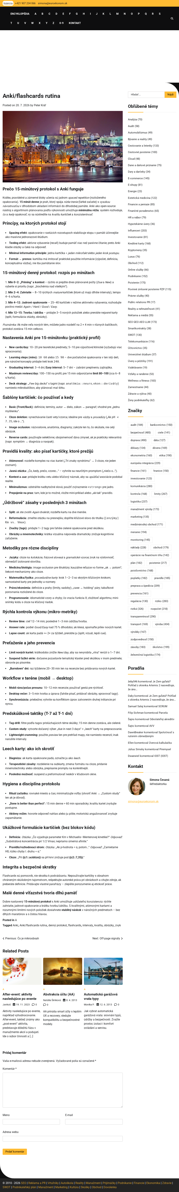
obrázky (109, 925)
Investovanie (135, 237)
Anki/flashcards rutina (33, 925)
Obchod (132, 263)
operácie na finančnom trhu (150, 555)
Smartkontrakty (137, 328)
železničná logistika (145, 654)
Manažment (93, 1183)
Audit (131, 126)
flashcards (74, 925)
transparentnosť (143, 616)
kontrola (139, 493)
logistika (139, 501)
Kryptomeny (135, 250)
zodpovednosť (142, 639)
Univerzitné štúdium (139, 354)
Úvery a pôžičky (137, 361)
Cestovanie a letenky (140, 145)
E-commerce (135, 178)
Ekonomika (153, 1183)
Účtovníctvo (135, 348)
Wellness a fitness (138, 380)
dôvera (160, 448)
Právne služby (136, 295)
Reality (79, 1183)
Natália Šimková (52, 1000)
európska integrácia (145, 463)
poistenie (158, 562)
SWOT (131, 334)
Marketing (61, 1187)
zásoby (138, 647)
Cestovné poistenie (139, 152)
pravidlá (162, 578)
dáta (159, 440)
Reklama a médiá (138, 315)
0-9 (61, 23)
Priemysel (165, 749)
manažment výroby (145, 509)
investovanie (141, 478)
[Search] (172, 18)
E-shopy (132, 184)
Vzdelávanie (135, 367)
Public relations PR (139, 302)
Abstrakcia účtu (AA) (59, 994)
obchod (161, 547)
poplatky (139, 578)
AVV (152, 725)
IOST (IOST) (161, 756)
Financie (139, 1183)
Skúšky (85, 1187)
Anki (15, 925)
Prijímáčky (109, 1183)
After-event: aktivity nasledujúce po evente (19, 996)
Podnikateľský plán (24, 1187)
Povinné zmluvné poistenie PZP (146, 289)
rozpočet (159, 608)
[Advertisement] (89, 56)
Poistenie (133, 282)
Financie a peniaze (138, 204)
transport (139, 624)
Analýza (132, 119)
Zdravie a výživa (137, 393)
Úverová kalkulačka (160, 742)
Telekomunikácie (138, 341)
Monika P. (89, 1004)
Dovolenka (110, 1187)
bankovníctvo (161, 424)
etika (165, 455)
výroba (162, 624)
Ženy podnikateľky (138, 400)
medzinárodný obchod (147, 524)
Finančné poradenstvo (141, 210)
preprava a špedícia (145, 585)
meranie (139, 532)
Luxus (131, 256)
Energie (132, 191)
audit (137, 424)
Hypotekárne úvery (139, 224)
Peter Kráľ (40, 105)
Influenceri (134, 230)
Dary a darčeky (136, 171)
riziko (161, 601)
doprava (138, 440)
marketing (140, 516)
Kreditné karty (136, 243)
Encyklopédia (19, 13)
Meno (6, 1115)
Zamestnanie (135, 387)
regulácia (139, 601)
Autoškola (67, 1183)
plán (136, 562)
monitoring (140, 539)
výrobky (138, 631)
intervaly (88, 925)
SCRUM (162, 706)
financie (138, 470)
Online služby (135, 269)
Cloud (131, 158)
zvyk (118, 925)
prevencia (139, 593)
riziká (137, 608)
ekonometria (141, 455)
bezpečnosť (141, 432)
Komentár (10, 1068)
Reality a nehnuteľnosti (141, 308)
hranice (161, 470)
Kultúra (74, 1187)
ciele (164, 432)
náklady (138, 547)
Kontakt (75, 23)
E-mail (69, 1115)
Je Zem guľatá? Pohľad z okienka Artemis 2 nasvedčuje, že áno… (151, 685)
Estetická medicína (139, 198)
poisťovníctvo (142, 570)
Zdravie (166, 1183)
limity (160, 493)
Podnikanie (134, 276)
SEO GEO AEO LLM (139, 322)
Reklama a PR (37, 1183)
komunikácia (141, 486)
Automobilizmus (137, 132)
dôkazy (138, 448)
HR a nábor (134, 217)
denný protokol (57, 925)
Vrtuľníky (53, 1183)
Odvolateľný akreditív (162, 719)
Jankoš (7, 1004)
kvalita (98, 925)
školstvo (161, 647)
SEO (23, 1183)
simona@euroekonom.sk (143, 801)
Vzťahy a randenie (138, 374)
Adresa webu (11, 1132)
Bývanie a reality (137, 139)
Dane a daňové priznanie (142, 165)
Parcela (163, 712)
